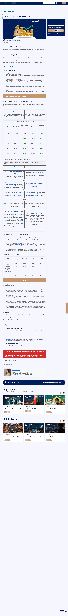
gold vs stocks (34, 319)
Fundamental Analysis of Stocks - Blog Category (31, 396)
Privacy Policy (59, 27)
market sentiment (8, 339)
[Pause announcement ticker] (67, 0)
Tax (6, 86)
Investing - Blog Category (11, 11)
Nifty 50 (12, 114)
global (32, 75)
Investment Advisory (11, 5)
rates (32, 86)
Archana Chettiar (16, 370)
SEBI (27, 355)
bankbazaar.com (10, 160)
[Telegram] (2, 17)
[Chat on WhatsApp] (66, 611)
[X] (2, 16)
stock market (37, 177)
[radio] (4, 364)
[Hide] (2, 20)
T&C (62, 27)
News (5, 396)
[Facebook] (2, 13)
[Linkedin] (2, 14)
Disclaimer (50, 28)
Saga (46, 396)
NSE (15, 160)
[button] (60, 393)
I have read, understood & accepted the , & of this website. (56, 28)
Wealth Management (17, 5)
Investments (22, 354)
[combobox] (49, 25)
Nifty (13, 111)
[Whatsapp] (2, 18)
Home (5, 11)
